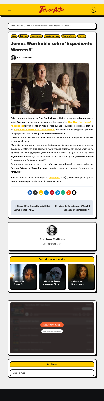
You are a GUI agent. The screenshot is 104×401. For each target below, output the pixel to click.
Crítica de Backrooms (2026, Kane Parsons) (78, 285)
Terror (82, 36)
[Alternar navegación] (10, 9)
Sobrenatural (68, 36)
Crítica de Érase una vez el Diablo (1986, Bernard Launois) (51, 285)
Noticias (23, 36)
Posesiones (36, 36)
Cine (14, 36)
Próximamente (52, 36)
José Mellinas (27, 58)
